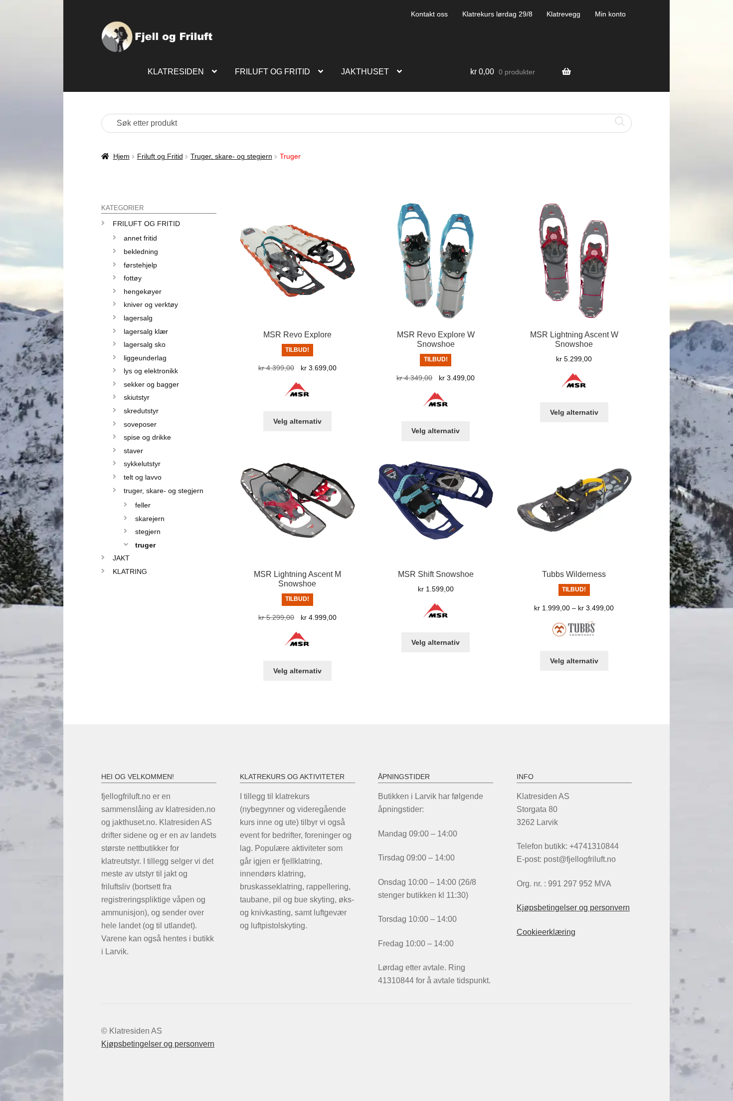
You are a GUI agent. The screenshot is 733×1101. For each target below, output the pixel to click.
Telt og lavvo (143, 477)
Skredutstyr (141, 411)
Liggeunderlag (145, 358)
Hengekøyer (143, 291)
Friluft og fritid (272, 71)
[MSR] (297, 395)
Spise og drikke (147, 437)
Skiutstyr (137, 397)
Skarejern (150, 519)
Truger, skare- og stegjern (231, 156)
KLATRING (130, 571)
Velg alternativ (297, 421)
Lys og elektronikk (151, 371)
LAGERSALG (138, 318)
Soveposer (140, 424)
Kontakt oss (429, 14)
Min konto (610, 14)
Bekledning (141, 252)
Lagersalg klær (146, 331)
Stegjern (148, 532)
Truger (145, 545)
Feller (143, 505)
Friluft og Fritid (160, 156)
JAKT (121, 558)
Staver (133, 451)
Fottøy (133, 278)
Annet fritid (140, 238)
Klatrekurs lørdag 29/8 (497, 14)
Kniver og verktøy (151, 304)
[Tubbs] (574, 634)
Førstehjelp (140, 265)
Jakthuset (365, 71)
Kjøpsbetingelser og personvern (573, 907)
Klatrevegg (563, 14)
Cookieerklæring (546, 932)
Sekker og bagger (151, 384)
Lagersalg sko (145, 344)
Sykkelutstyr (142, 464)
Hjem (121, 156)
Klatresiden (176, 71)
